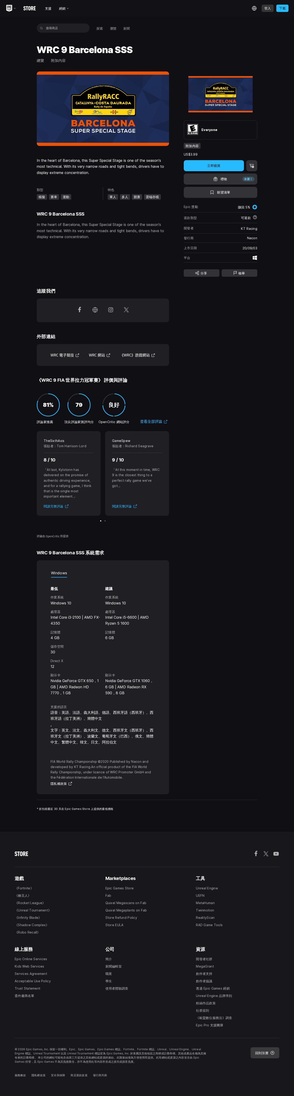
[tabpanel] (103, 637)
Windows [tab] (59, 573)
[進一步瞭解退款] (255, 218)
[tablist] (103, 573)
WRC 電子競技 (65, 355)
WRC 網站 (99, 355)
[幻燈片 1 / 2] (100, 520)
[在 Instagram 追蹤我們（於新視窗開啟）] (110, 310)
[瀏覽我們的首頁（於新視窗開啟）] (95, 310)
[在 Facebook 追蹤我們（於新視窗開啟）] (79, 310)
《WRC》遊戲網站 (137, 355)
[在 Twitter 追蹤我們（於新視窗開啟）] (126, 310)
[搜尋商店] (41, 28)
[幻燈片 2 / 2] (105, 520)
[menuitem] (99, 28)
